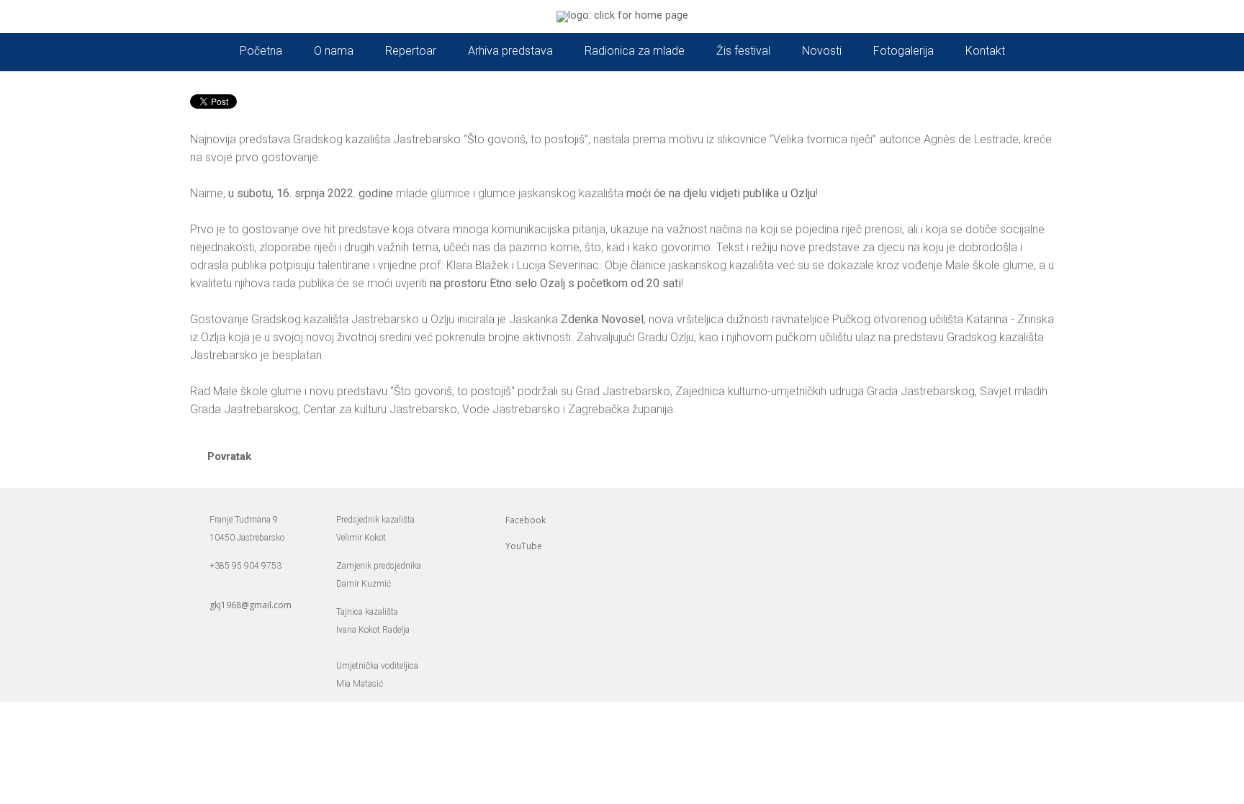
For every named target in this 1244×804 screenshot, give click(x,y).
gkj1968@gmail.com (250, 605)
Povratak (229, 456)
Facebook (525, 520)
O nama (333, 51)
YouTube (523, 546)
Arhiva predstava (510, 51)
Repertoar (410, 51)
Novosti (822, 51)
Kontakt (985, 51)
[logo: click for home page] (622, 15)
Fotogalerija (903, 51)
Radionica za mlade (635, 51)
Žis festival (743, 51)
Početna (261, 51)
